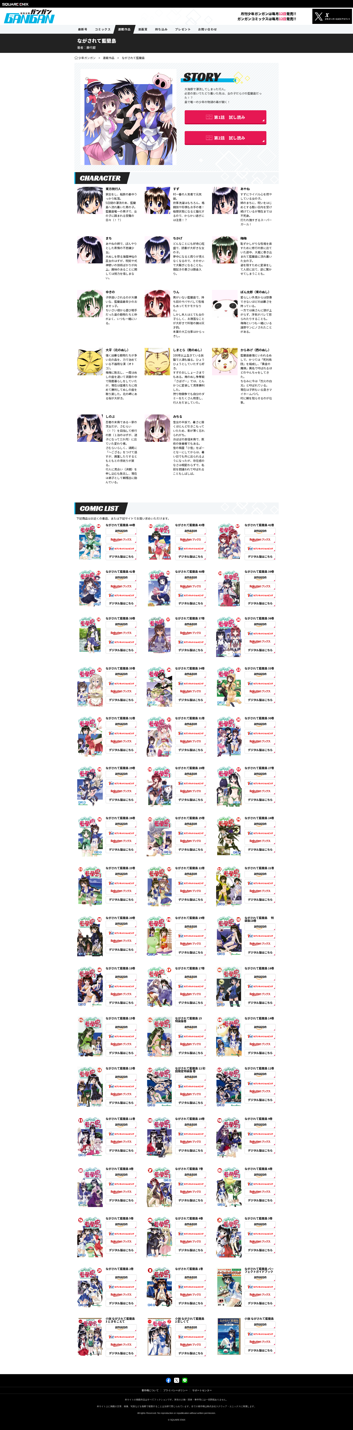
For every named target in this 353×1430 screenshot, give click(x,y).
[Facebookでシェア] (168, 1382)
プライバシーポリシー (175, 1390)
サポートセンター (202, 1390)
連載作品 (108, 58)
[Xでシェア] (176, 1382)
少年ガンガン (87, 58)
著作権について (150, 1390)
